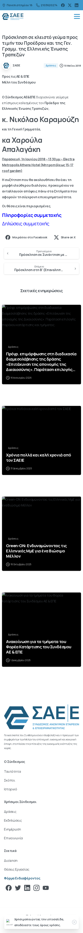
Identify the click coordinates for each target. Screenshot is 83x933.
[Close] (74, 922)
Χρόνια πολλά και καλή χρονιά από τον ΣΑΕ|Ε (38, 457)
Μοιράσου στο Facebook (29, 237)
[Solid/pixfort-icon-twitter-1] (18, 887)
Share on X (68, 237)
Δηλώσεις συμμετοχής (25, 223)
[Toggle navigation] (77, 16)
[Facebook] (62, 5)
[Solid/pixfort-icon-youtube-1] (45, 887)
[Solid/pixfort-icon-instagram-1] (36, 887)
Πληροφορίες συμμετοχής (32, 215)
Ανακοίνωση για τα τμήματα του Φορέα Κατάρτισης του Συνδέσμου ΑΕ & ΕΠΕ (38, 647)
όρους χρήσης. (50, 925)
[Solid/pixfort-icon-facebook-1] (8, 887)
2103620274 (49, 5)
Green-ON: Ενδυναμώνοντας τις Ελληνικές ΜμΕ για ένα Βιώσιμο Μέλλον (36, 551)
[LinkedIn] (76, 5)
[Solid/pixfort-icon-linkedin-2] (27, 887)
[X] (69, 5)
